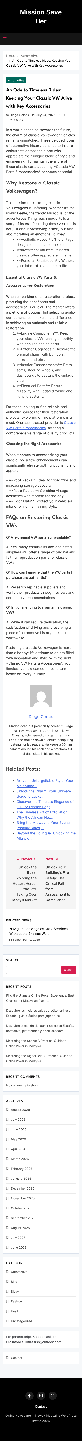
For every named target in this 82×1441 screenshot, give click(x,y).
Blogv (15, 1291)
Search (13, 960)
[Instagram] (41, 1396)
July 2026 (18, 1119)
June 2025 (18, 1247)
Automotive (16, 80)
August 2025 (20, 1228)
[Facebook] (29, 1396)
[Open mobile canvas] (5, 39)
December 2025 (22, 1188)
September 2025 (23, 1218)
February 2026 (21, 1169)
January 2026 (21, 1178)
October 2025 (21, 1208)
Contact (16, 1358)
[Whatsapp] (53, 1396)
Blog (14, 1281)
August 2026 (20, 1109)
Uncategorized (21, 1321)
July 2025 (18, 1237)
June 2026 (19, 1129)
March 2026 (20, 1159)
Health (15, 1311)
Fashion (16, 1301)
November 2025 (23, 1198)
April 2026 (18, 1149)
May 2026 (18, 1139)
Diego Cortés (19, 115)
